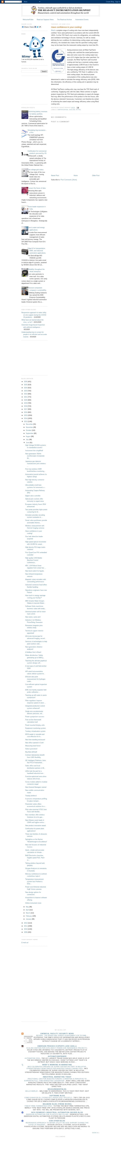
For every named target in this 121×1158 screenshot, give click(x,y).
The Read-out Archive (64, 19)
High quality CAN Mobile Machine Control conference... (33, 560)
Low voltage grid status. (36, 169)
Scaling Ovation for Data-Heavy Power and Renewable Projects (56, 1048)
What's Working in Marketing (57, 1065)
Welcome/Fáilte (28, 19)
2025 (26, 385)
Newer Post (55, 175)
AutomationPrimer (57, 1056)
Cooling (72, 109)
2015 (26, 415)
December (29, 424)
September (30, 433)
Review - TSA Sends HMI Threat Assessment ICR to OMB (61, 1035)
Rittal (78, 109)
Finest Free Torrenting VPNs (38, 1106)
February (29, 916)
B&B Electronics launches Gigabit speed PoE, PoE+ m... (35, 858)
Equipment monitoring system (35, 728)
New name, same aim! (33, 617)
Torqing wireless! (31, 796)
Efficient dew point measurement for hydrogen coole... (35, 679)
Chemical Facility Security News (57, 1033)
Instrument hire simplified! (34, 450)
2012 (26, 923)
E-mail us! (25, 942)
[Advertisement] (33, 89)
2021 (26, 397)
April (27, 910)
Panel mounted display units (35, 725)
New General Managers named (35, 787)
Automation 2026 (32, 1058)
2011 (26, 926)
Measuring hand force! (33, 746)
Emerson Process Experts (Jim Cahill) (57, 1046)
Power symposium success (34, 716)
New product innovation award (35, 825)
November (29, 427)
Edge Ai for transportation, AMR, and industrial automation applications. (37, 251)
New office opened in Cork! (34, 743)
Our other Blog (57, 1121)
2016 (26, 412)
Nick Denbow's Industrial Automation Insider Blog (57, 1112)
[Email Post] (78, 107)
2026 (26, 381)
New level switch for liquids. (34, 571)
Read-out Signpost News (45, 19)
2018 (26, 406)
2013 (26, 421)
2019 (26, 403)
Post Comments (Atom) (69, 180)
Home (76, 175)
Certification (62, 109)
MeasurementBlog (57, 1089)
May (27, 907)
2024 (26, 388)
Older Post (95, 175)
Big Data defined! (31, 752)
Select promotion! (31, 749)
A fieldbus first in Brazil (33, 652)
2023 (26, 391)
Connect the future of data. (37, 188)
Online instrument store (33, 903)
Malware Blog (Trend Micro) (57, 1104)
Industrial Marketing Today (57, 1077)
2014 (26, 418)
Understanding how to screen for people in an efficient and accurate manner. (34, 334)
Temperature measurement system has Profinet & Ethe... (34, 881)
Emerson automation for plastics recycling (47, 1114)
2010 (26, 929)
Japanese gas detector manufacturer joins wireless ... (35, 463)
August (28, 436)
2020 (26, 400)
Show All (95, 1132)
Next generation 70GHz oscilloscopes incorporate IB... (34, 456)
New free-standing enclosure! (35, 740)
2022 (26, 394)
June (28, 442)
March (28, 913)
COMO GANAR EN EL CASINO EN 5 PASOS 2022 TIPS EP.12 (48, 1097)
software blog (57, 1096)
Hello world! (31, 1091)
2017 (26, 409)
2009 (26, 932)
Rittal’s (53, 30)
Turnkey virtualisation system (35, 731)
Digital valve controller (32, 496)
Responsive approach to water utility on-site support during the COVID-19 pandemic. (34, 315)
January (29, 919)
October (29, 430)
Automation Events (82, 19)
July (27, 439)
